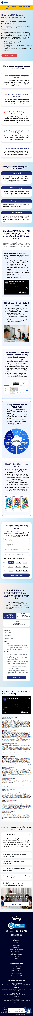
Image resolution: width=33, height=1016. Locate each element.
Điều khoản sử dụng (16, 954)
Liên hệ (17, 956)
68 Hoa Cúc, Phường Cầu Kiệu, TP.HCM (20, 985)
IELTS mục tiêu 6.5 (17, 973)
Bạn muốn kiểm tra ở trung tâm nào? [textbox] (14, 554)
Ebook (16, 958)
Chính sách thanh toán (16, 949)
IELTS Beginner (16, 966)
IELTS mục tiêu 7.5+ (16, 975)
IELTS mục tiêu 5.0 (17, 971)
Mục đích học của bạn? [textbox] (11, 549)
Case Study (16, 945)
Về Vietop (16, 943)
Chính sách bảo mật (16, 952)
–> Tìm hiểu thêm (11, 424)
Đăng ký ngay (9, 55)
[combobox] (16, 549)
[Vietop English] (4, 2)
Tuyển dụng (16, 947)
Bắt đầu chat (16, 904)
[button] (9, 616)
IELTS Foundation (16, 968)
